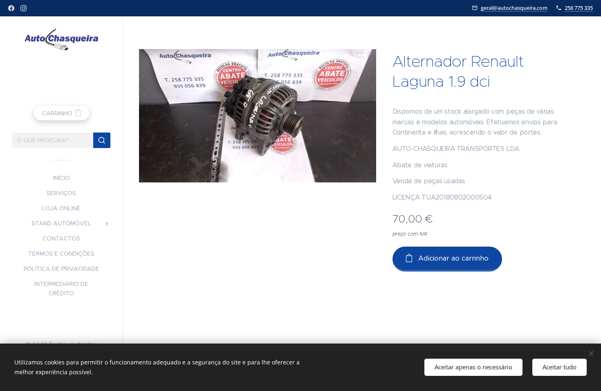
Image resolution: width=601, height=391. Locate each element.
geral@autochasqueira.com (514, 7)
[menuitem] (61, 178)
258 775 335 (579, 7)
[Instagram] (23, 8)
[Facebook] (11, 8)
